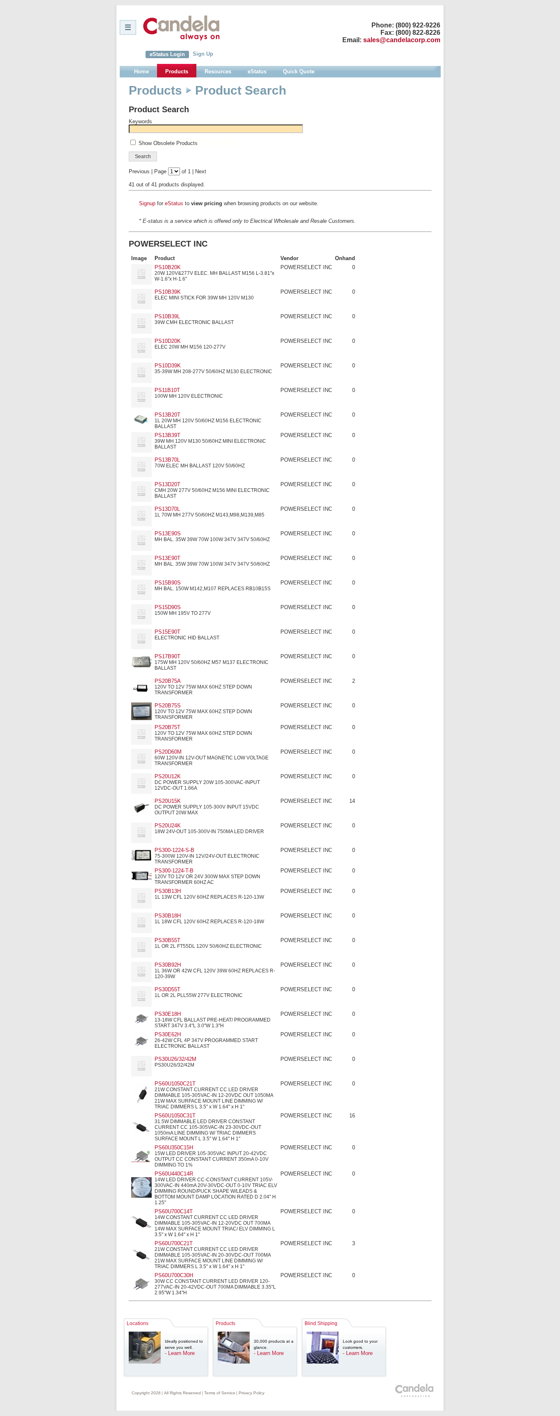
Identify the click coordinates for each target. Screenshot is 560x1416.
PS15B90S (168, 583)
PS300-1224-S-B (174, 850)
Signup (147, 203)
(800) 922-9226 (418, 25)
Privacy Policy (251, 1393)
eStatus (174, 203)
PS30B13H (168, 891)
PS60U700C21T (174, 1243)
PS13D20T (167, 484)
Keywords (140, 121)
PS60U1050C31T (175, 1115)
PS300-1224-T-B (174, 871)
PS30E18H (168, 1014)
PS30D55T (167, 989)
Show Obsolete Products (168, 143)
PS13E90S (168, 533)
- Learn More (180, 1353)
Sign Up (203, 54)
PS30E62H (168, 1034)
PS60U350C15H (174, 1147)
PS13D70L (167, 509)
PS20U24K (168, 825)
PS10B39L (167, 316)
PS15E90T (167, 632)
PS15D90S (168, 607)
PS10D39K (168, 365)
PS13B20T (167, 415)
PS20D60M (168, 752)
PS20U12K (168, 776)
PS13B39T (167, 435)
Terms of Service (219, 1393)
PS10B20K (168, 267)
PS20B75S (168, 705)
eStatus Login (167, 54)
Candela (181, 28)
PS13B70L (167, 460)
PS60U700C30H (174, 1275)
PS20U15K (168, 801)
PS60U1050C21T (175, 1084)
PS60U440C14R (174, 1174)
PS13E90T (167, 558)
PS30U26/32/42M (175, 1059)
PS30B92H (168, 965)
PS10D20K (168, 341)
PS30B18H (168, 916)
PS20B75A (168, 681)
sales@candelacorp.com (401, 39)
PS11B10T (167, 390)
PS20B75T (167, 727)
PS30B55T (167, 940)
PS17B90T (167, 656)
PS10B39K (168, 292)
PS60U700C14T (174, 1211)
